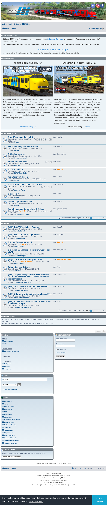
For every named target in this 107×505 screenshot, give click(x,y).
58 (50, 211)
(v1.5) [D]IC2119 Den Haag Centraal (24, 235)
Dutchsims (58, 473)
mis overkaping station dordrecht (23, 147)
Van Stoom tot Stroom (18, 177)
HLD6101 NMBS (15, 169)
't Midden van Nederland (22, 307)
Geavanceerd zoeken (9, 390)
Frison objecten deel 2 (18, 162)
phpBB (46, 475)
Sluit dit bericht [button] (99, 500)
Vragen (16, 150)
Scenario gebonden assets (20, 201)
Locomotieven (18, 246)
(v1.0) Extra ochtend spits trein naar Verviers (28, 286)
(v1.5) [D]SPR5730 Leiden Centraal (23, 227)
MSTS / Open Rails (20, 173)
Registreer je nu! (61, 353)
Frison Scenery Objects (18, 267)
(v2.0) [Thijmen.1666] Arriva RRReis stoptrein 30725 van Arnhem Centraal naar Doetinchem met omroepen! (28, 277)
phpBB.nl (61, 478)
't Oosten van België (20, 290)
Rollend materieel (19, 158)
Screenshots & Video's (21, 215)
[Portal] (53, 11)
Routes (16, 143)
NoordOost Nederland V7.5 (20, 137)
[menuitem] (7, 24)
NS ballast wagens (16, 154)
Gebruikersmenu (64, 335)
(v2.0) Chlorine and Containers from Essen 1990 (30, 294)
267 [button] (103, 310)
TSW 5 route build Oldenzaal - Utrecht (25, 184)
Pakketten (17, 271)
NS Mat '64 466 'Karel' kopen (53, 49)
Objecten (16, 165)
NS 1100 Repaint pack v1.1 (20, 242)
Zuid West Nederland (21, 298)
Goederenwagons (19, 256)
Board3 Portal (48, 463)
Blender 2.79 (13, 194)
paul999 (64, 480)
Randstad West (19, 231)
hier (88, 127)
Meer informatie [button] (36, 501)
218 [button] (103, 218)
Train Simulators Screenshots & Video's (26, 209)
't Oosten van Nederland (22, 283)
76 (50, 139)
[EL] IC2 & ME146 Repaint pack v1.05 (25, 260)
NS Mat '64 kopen (28, 127)
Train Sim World (19, 190)
